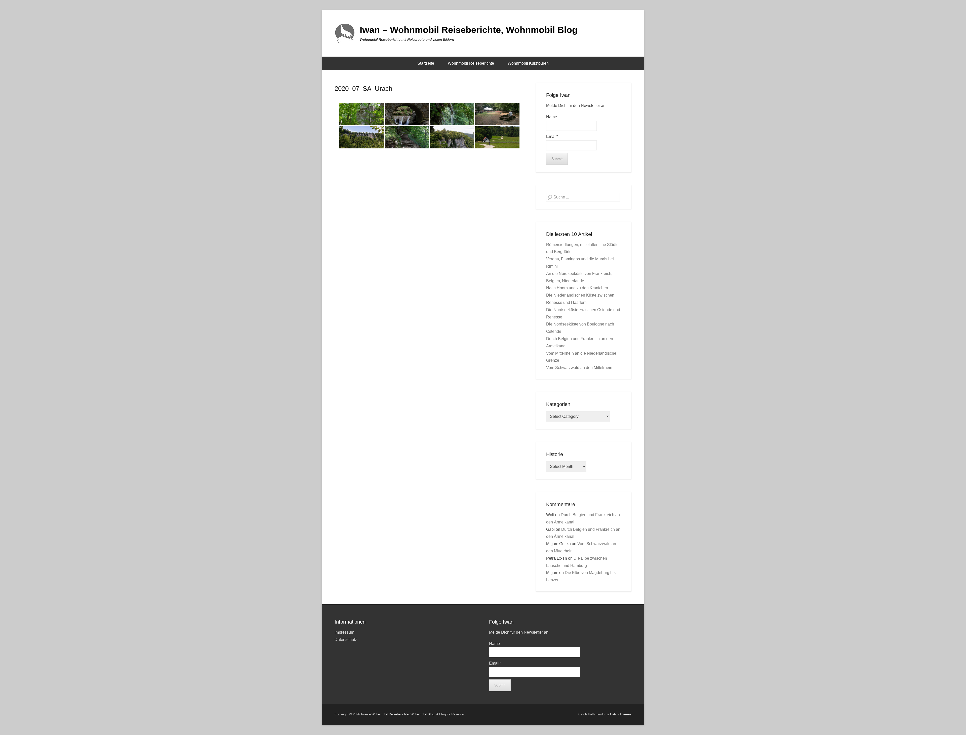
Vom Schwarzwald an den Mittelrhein (579, 367)
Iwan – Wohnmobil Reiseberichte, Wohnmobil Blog (469, 30)
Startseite (425, 63)
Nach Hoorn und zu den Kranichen (577, 288)
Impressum (344, 632)
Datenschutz (346, 639)
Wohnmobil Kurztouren (528, 63)
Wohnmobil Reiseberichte (471, 63)
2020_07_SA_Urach (363, 88)
